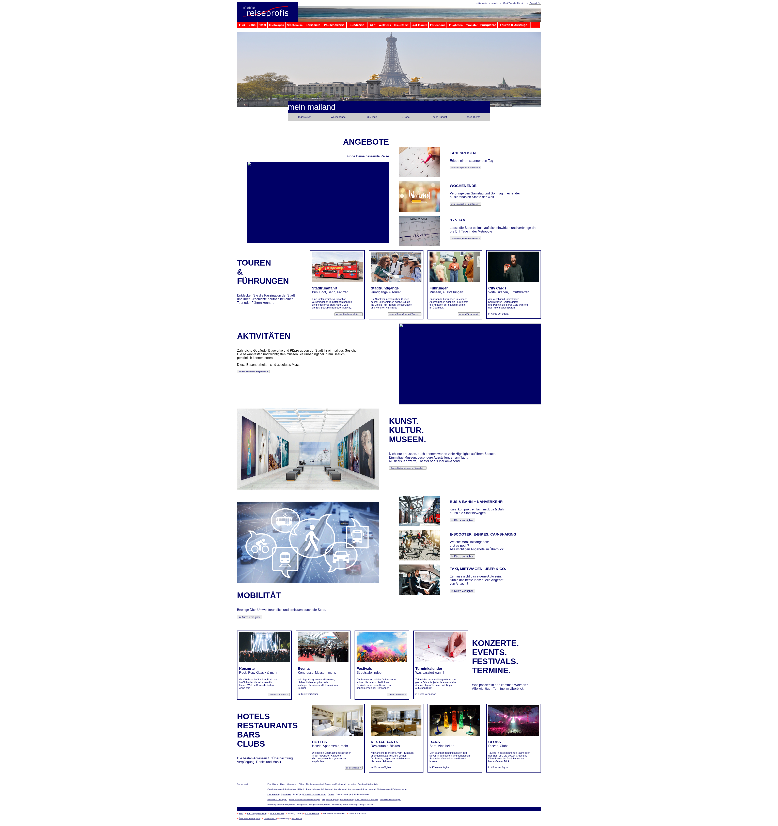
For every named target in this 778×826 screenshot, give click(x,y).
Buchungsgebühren (256, 813)
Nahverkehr (373, 784)
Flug (269, 784)
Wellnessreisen (384, 789)
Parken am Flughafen (335, 784)
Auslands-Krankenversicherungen (304, 799)
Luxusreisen (273, 794)
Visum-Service (346, 799)
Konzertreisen (354, 789)
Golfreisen (327, 789)
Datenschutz (270, 818)
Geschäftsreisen (275, 789)
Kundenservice (312, 813)
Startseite (482, 3)
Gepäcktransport (330, 799)
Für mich (521, 3)
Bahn (275, 784)
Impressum (297, 818)
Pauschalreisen (313, 789)
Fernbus (362, 784)
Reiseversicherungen (277, 799)
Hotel (282, 784)
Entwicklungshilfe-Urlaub (314, 794)
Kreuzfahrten (340, 789)
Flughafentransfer (314, 784)
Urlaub (301, 789)
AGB (241, 813)
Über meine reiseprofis (249, 818)
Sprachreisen (368, 789)
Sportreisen (286, 794)
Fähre (301, 784)
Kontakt (494, 3)
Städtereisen (290, 789)
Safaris (331, 794)
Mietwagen (292, 784)
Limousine (351, 784)
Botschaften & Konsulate (366, 799)
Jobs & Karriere (277, 813)
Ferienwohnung (399, 789)
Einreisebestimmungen (390, 799)
